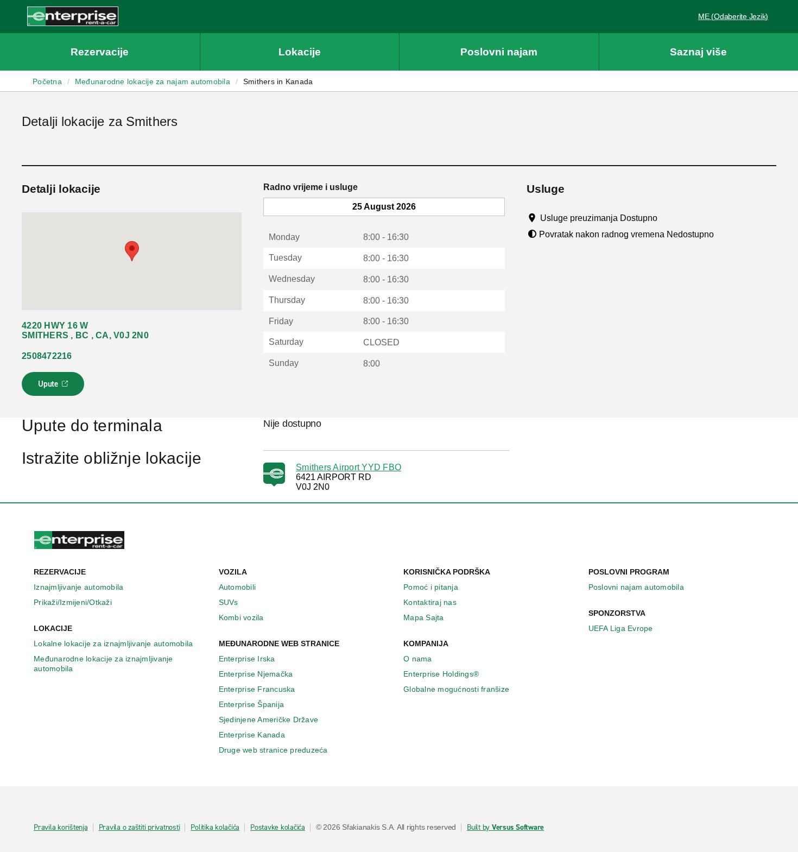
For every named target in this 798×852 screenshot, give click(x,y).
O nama (417, 658)
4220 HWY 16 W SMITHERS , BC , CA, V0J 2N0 (85, 330)
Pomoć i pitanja (430, 587)
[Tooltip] (667, 217)
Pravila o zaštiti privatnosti (139, 827)
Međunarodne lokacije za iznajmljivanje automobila (103, 663)
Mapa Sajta (423, 617)
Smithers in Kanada (278, 81)
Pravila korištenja (61, 827)
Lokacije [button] (299, 52)
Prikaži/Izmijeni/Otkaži (73, 602)
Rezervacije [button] (100, 52)
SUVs (228, 602)
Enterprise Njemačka (256, 674)
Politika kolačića (215, 827)
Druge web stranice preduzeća (273, 750)
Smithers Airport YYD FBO (348, 467)
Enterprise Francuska (257, 689)
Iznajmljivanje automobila (78, 587)
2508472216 (47, 356)
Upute (54, 387)
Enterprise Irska (247, 658)
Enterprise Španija (251, 704)
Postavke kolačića (277, 827)
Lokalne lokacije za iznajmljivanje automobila (113, 643)
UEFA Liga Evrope (620, 628)
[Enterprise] (72, 16)
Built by (505, 827)
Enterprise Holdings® (441, 674)
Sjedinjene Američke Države (269, 719)
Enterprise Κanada (252, 734)
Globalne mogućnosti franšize (456, 689)
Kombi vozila (241, 617)
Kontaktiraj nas (430, 602)
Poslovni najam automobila (636, 587)
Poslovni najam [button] (498, 52)
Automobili (237, 587)
